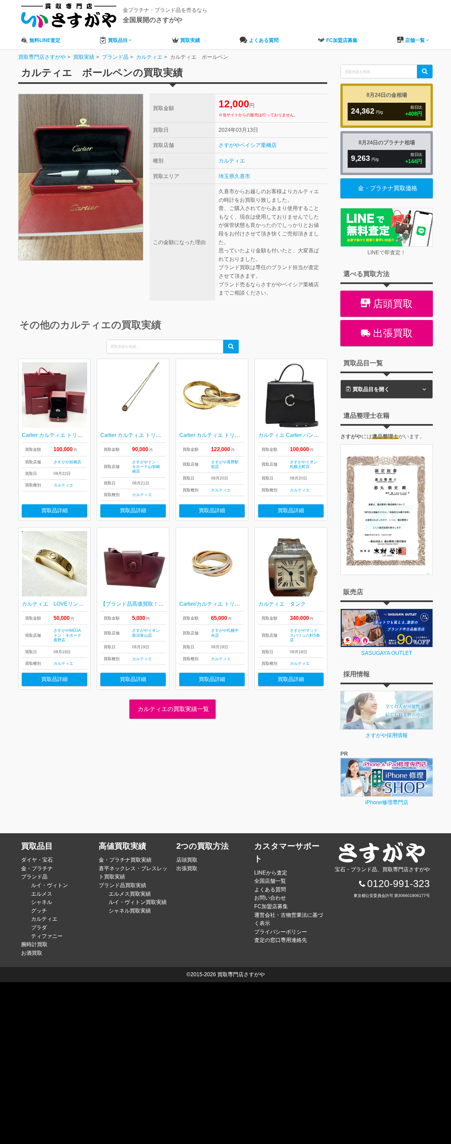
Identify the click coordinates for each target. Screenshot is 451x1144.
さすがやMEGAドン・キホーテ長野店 (67, 635)
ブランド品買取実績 (122, 885)
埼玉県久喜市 (234, 176)
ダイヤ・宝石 (37, 860)
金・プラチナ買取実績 (125, 860)
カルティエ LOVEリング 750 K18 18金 (75, 604)
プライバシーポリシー (280, 932)
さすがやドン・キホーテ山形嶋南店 (146, 467)
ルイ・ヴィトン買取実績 (138, 902)
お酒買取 (31, 953)
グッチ (39, 910)
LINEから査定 (270, 873)
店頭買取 (391, 303)
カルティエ (232, 160)
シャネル (41, 902)
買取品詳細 (54, 510)
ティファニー (47, 936)
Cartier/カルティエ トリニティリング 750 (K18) (235, 604)
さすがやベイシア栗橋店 (248, 145)
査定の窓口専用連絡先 (280, 940)
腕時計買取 (34, 944)
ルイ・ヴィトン (49, 885)
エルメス (41, 894)
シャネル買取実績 (130, 910)
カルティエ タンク (282, 604)
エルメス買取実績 (130, 894)
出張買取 (391, 333)
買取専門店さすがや (241, 974)
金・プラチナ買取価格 (387, 188)
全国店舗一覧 (270, 881)
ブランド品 (34, 876)
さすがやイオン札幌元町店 (304, 464)
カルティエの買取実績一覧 (172, 709)
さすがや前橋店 (67, 462)
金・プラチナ (37, 868)
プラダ (39, 927)
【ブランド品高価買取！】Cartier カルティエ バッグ (162, 604)
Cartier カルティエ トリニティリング (222, 435)
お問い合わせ (270, 898)
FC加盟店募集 (271, 906)
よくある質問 (270, 889)
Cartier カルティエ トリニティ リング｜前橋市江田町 (84, 435)
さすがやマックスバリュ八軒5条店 (305, 635)
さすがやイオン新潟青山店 (146, 632)
